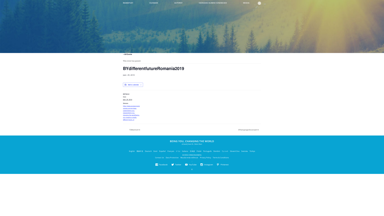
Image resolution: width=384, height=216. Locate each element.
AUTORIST (178, 3)
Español (162, 151)
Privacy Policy (205, 157)
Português (207, 151)
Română (217, 151)
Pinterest (225, 164)
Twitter (178, 164)
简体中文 (140, 151)
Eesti (155, 151)
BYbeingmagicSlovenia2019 (248, 130)
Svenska (244, 151)
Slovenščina (235, 151)
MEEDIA (246, 3)
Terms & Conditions (221, 157)
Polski (199, 151)
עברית (178, 151)
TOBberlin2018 (134, 130)
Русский (225, 151)
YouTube (193, 164)
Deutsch (148, 151)
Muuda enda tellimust (189, 157)
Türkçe (252, 151)
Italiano (185, 151)
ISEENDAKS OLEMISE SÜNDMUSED (213, 3)
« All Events (127, 54)
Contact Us (159, 157)
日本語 (192, 151)
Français (171, 151)
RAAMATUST (128, 3)
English (132, 151)
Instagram (208, 164)
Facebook (163, 164)
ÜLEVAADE (153, 3)
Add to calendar (133, 85)
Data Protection (172, 157)
